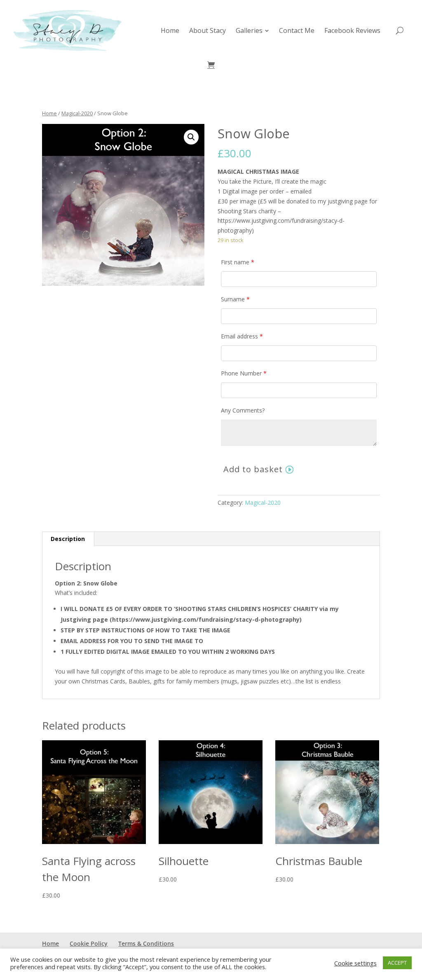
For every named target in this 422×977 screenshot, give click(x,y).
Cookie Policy (89, 943)
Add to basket (253, 469)
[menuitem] (170, 30)
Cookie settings (355, 963)
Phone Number (244, 373)
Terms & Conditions (146, 943)
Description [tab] (68, 539)
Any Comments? (243, 410)
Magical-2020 (77, 113)
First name (237, 262)
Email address (242, 336)
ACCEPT (397, 962)
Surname (235, 299)
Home (49, 113)
